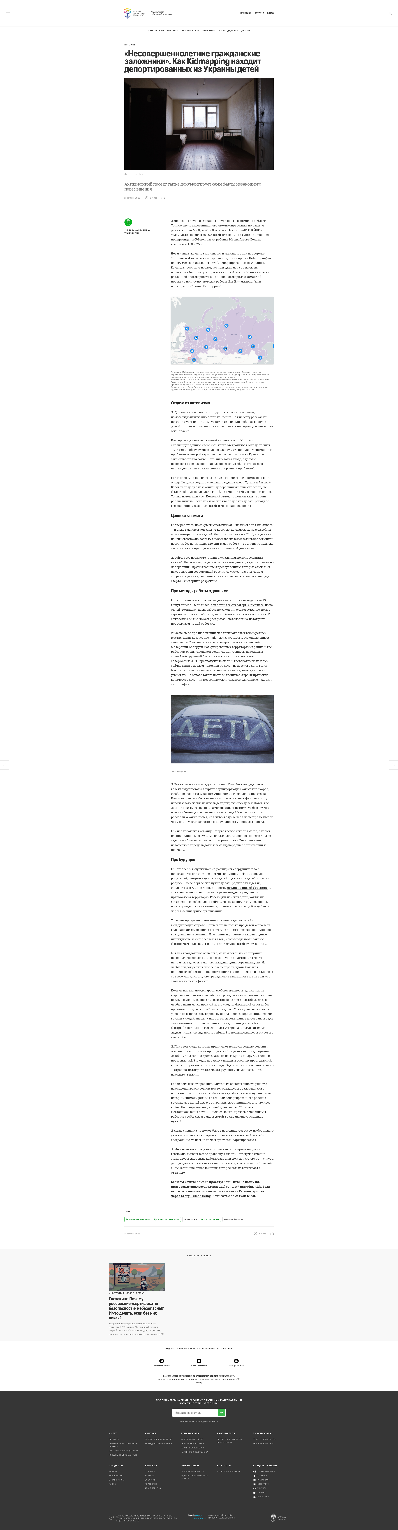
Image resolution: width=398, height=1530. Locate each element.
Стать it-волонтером (264, 1440)
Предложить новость (192, 1472)
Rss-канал (263, 1497)
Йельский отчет (217, 496)
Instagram (263, 1480)
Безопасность (190, 30)
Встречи (259, 13)
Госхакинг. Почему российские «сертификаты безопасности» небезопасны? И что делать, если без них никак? (136, 1308)
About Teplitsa (153, 1488)
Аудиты (113, 1472)
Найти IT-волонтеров (192, 1448)
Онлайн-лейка (117, 1480)
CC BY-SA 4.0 (133, 1521)
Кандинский (116, 1476)
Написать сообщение (228, 1472)
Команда (150, 1476)
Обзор (130, 1293)
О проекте (150, 1472)
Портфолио (151, 1484)
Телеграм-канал (266, 1472)
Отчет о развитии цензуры (123, 1451)
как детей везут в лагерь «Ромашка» (237, 605)
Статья (140, 1293)
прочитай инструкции (205, 1376)
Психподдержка (228, 30)
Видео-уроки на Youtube (158, 1440)
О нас (270, 13)
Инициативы (156, 30)
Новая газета (190, 1219)
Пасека (113, 1484)
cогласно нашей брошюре (247, 888)
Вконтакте (263, 1484)
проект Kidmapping (252, 258)
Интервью (208, 30)
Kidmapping (211, 286)
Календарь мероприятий (158, 1444)
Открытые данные (210, 1219)
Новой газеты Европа (204, 258)
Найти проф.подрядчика (194, 1452)
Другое (245, 30)
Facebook (262, 1476)
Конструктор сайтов (192, 1440)
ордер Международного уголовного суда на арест (207, 482)
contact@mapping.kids (243, 1186)
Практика (245, 13)
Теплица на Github (263, 1444)
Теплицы (177, 258)
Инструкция (116, 1293)
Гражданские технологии (166, 1219)
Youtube (261, 1488)
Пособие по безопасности (123, 1455)
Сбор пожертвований (192, 1444)
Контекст (172, 30)
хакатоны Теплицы (233, 1219)
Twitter (261, 1493)
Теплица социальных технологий (137, 231)
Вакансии (150, 1480)
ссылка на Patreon (236, 1191)
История (129, 44)
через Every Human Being (191, 1196)
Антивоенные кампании (138, 1219)
